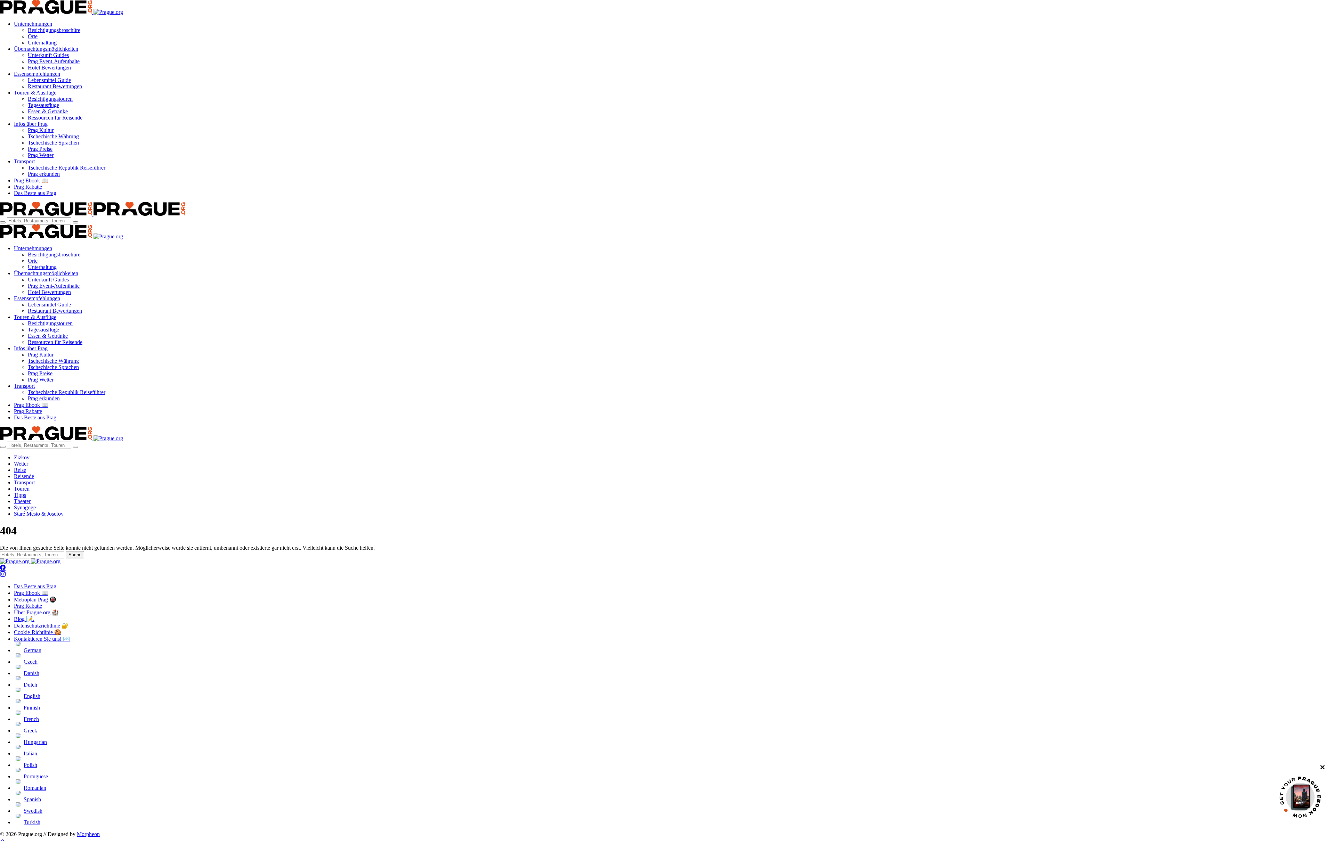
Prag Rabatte (28, 187)
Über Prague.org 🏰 (36, 612)
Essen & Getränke (48, 111)
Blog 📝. (24, 619)
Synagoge (25, 507)
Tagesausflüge (43, 105)
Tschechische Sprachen (53, 143)
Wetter (21, 464)
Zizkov (22, 457)
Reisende (24, 476)
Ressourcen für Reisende (55, 118)
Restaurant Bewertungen (55, 86)
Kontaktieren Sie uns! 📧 (42, 639)
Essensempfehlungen (37, 74)
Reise (20, 470)
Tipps (20, 495)
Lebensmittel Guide (49, 80)
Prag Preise (40, 149)
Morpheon (88, 834)
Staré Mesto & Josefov (39, 514)
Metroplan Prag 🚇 (35, 600)
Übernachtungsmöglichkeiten (46, 49)
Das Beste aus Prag (35, 193)
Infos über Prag (31, 124)
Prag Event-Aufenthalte (54, 61)
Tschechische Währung (53, 136)
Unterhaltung (42, 43)
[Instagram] (3, 574)
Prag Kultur (41, 130)
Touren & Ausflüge (35, 93)
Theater (22, 501)
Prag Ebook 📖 (31, 180)
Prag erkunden (44, 174)
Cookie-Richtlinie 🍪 (37, 632)
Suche (74, 554)
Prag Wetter (41, 155)
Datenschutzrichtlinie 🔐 (41, 626)
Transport (24, 161)
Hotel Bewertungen (49, 68)
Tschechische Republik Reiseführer (66, 168)
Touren (22, 489)
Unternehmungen (33, 24)
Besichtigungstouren (50, 99)
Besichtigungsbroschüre (54, 30)
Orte (33, 36)
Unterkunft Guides (48, 55)
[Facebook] (3, 568)
